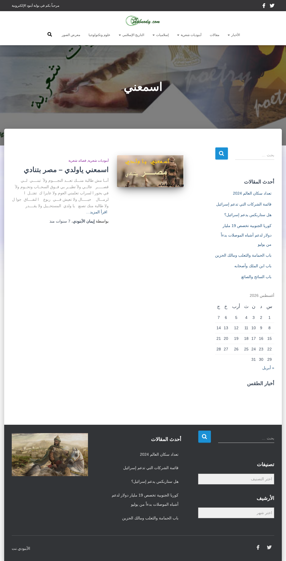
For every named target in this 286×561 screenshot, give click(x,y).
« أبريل (268, 368)
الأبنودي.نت (21, 548)
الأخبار (235, 35)
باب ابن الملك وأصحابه (252, 266)
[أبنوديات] (143, 21)
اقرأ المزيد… (96, 212)
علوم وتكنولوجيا (99, 35)
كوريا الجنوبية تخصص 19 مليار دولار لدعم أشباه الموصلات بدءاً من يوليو (246, 235)
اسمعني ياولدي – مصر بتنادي (66, 169)
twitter (272, 6)
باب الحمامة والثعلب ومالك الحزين (243, 255)
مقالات (214, 35)
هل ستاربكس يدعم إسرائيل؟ (247, 215)
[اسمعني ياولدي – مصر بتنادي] (150, 171)
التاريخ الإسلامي (132, 35)
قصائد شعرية (77, 161)
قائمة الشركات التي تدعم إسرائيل (243, 204)
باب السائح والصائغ (256, 276)
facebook (264, 6)
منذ (59, 221)
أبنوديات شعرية (190, 35)
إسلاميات (162, 35)
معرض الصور (71, 35)
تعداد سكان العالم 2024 (252, 193)
